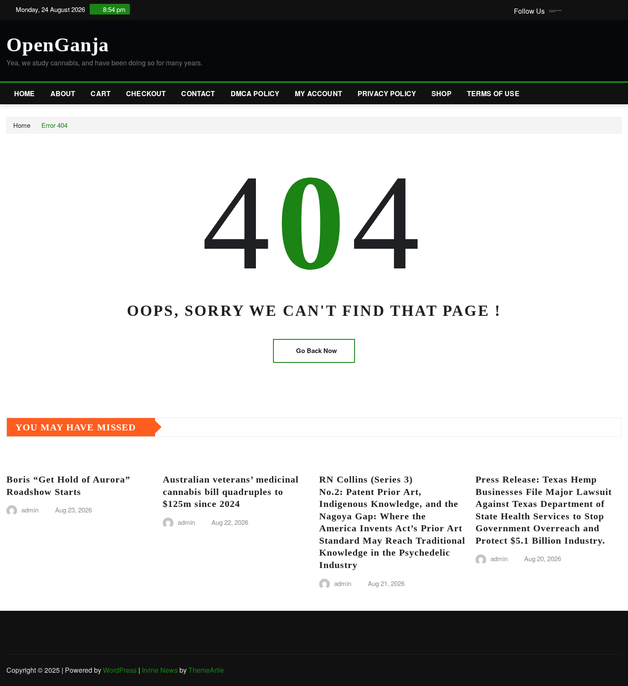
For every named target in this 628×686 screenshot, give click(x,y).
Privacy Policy (387, 93)
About (63, 93)
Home (24, 93)
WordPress (120, 670)
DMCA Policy (255, 93)
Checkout (146, 93)
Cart (101, 93)
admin (29, 509)
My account (318, 93)
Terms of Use (493, 93)
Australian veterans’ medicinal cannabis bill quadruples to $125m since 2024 (231, 491)
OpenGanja (57, 45)
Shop (441, 93)
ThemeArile (206, 670)
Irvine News (160, 670)
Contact (198, 93)
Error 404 (54, 125)
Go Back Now (316, 350)
